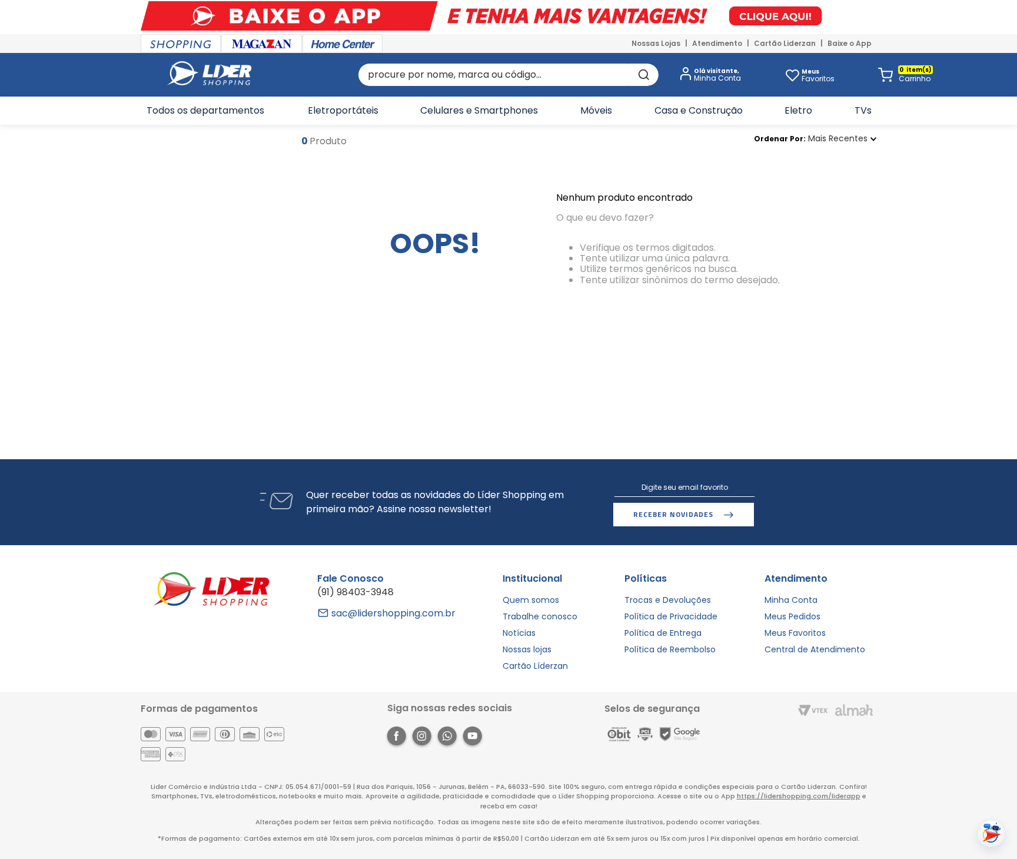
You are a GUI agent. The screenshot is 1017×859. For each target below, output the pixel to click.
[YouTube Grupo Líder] (472, 738)
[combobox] (508, 75)
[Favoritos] (792, 74)
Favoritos (818, 75)
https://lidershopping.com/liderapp (798, 796)
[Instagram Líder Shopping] (421, 738)
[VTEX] (813, 711)
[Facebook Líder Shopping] (396, 738)
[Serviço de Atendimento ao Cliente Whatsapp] (447, 738)
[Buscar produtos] (642, 75)
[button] (708, 75)
